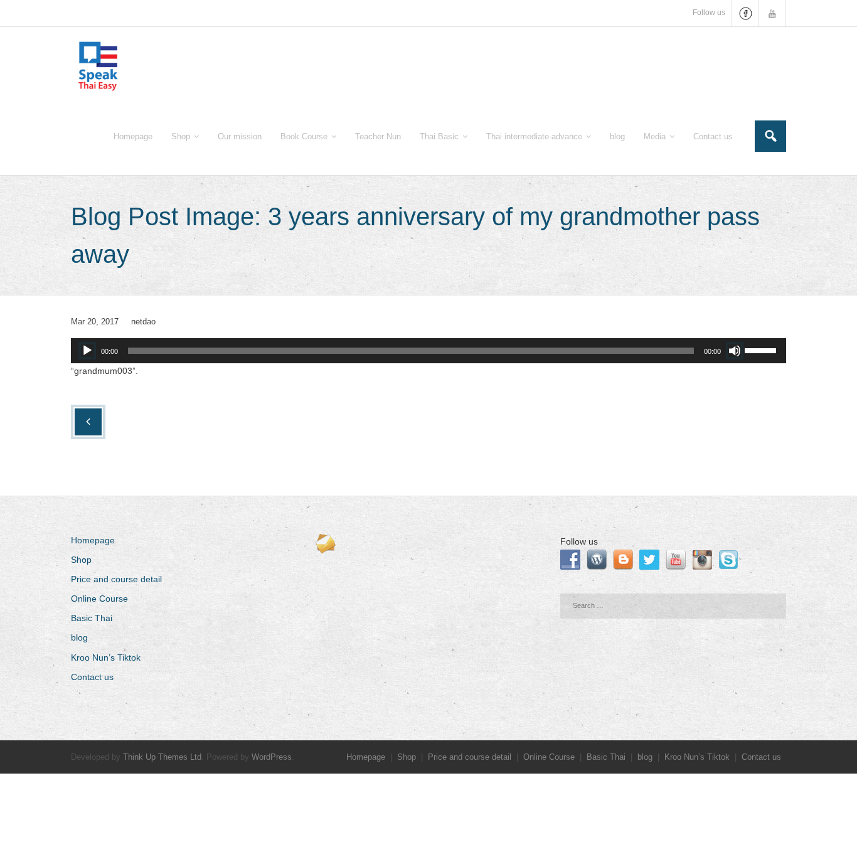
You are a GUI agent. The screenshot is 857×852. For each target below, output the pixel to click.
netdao (143, 321)
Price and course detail (116, 579)
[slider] (762, 349)
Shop (81, 560)
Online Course (99, 599)
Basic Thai (91, 618)
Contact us (92, 677)
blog (79, 637)
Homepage (93, 540)
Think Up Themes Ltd (162, 757)
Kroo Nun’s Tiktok (106, 657)
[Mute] (734, 350)
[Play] (87, 350)
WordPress (272, 757)
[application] (428, 350)
